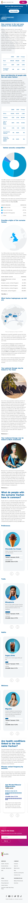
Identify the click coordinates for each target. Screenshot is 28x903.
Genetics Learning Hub (19, 872)
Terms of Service (4, 880)
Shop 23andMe (14, 11)
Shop (23, 2)
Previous (11, 573)
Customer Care (17, 875)
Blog (15, 870)
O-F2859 (13, 351)
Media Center (17, 868)
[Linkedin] (18, 896)
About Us (16, 866)
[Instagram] (12, 896)
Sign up (6, 841)
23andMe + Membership (6, 868)
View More (3, 294)
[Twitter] (15, 896)
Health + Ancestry (5, 863)
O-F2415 (12, 345)
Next (17, 573)
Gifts (2, 870)
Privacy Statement (5, 883)
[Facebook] (6, 896)
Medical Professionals (18, 880)
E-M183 (6, 351)
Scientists (16, 883)
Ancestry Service (4, 866)
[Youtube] (9, 896)
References (4, 433)
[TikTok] (21, 896)
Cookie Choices (4, 885)
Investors (16, 863)
